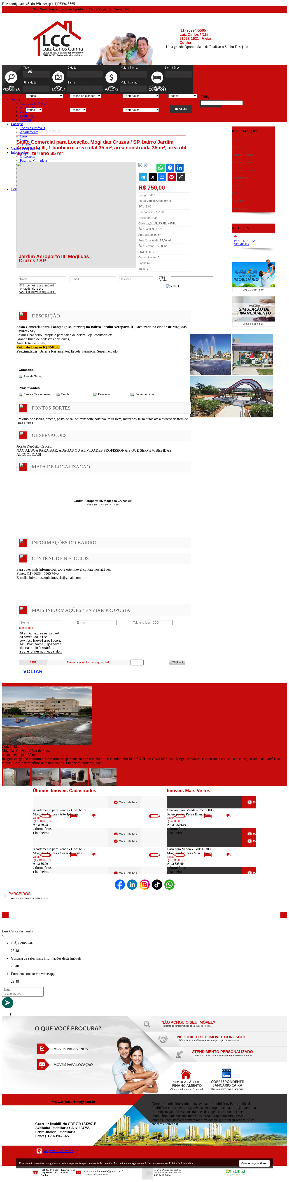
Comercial (27, 116)
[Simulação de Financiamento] (253, 325)
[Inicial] (58, 55)
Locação (17, 124)
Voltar (33, 671)
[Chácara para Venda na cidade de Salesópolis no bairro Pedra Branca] (183, 807)
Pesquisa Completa (33, 160)
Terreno (25, 120)
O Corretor (27, 156)
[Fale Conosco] (194, 1027)
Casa (23, 112)
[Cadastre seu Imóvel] (210, 1042)
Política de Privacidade (181, 1163)
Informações (19, 152)
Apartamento (29, 132)
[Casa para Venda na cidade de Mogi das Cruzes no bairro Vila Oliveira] (183, 846)
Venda (15, 99)
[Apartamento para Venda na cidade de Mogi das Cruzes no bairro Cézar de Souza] (47, 743)
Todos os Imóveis (32, 103)
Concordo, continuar (254, 1163)
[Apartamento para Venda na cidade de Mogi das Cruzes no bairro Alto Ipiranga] (49, 807)
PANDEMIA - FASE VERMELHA (245, 242)
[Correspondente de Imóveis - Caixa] (253, 291)
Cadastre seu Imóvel (25, 148)
